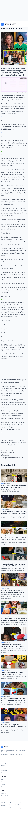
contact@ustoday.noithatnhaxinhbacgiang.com (11, 754)
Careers (3, 784)
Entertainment (4, 770)
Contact (3, 781)
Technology (3, 763)
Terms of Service (5, 795)
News (2, 767)
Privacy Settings (17, 807)
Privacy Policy (4, 793)
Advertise (3, 786)
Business (3, 765)
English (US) (9, 807)
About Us (3, 779)
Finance (3, 772)
